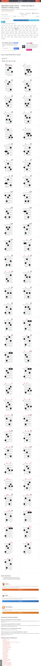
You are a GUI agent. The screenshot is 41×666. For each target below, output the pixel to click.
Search (15, 16)
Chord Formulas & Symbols (7, 646)
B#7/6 (37, 30)
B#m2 (6, 27)
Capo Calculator (5, 651)
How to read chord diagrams (7, 663)
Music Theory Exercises (6, 641)
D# (31, 20)
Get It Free (29, 49)
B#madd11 (3, 38)
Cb (14, 20)
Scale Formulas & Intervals (7, 647)
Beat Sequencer (5, 653)
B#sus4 (23, 25)
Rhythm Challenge (6, 658)
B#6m (12, 27)
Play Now (20, 601)
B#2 (32, 25)
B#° (12, 25)
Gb (23, 20)
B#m (4, 25)
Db (16, 20)
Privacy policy (14, 50)
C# (29, 20)
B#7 (21, 27)
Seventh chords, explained (7, 664)
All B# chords (3, 635)
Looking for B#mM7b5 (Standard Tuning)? (7, 11)
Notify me (16, 48)
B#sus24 (29, 25)
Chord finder (5, 661)
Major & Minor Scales (6, 639)
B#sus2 (15, 25)
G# (38, 20)
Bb (27, 20)
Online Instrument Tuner (6, 643)
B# (2, 25)
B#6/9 (15, 27)
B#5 (25, 25)
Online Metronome (6, 652)
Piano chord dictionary (6, 660)
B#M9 (31, 35)
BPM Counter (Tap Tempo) (7, 649)
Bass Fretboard (5, 656)
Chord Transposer (5, 650)
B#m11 (23, 35)
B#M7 (37, 28)
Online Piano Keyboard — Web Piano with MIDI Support (11, 642)
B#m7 (3, 30)
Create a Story (20, 589)
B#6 (9, 27)
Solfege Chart (5, 657)
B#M (18, 27)
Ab (25, 20)
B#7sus (6, 33)
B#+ (7, 25)
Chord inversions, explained (7, 662)
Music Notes (5, 640)
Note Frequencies (5, 648)
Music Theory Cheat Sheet (7, 659)
